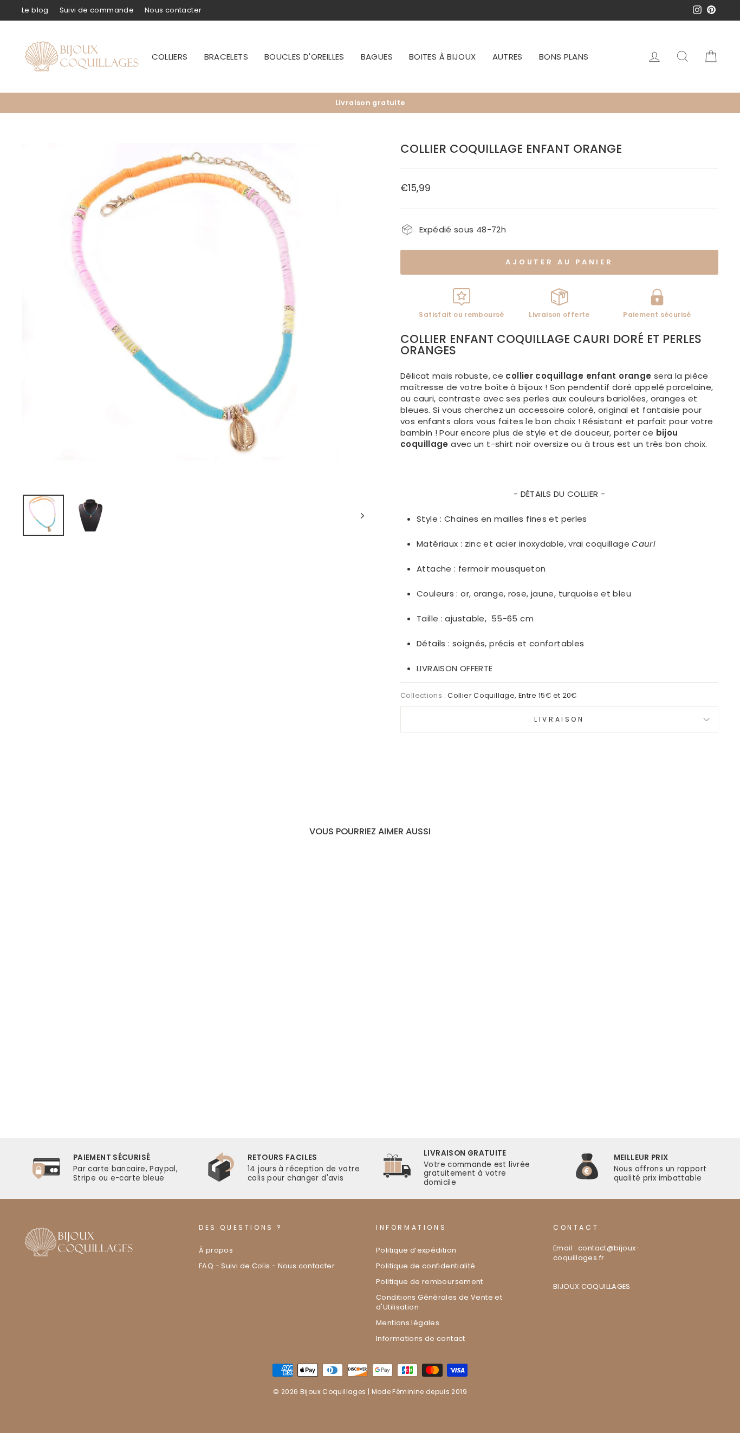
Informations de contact (420, 1338)
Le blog (35, 10)
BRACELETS (226, 56)
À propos (216, 1250)
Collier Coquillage (481, 695)
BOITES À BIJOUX (442, 56)
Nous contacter (173, 10)
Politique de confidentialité (426, 1265)
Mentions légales (407, 1322)
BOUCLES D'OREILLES (304, 56)
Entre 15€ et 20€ (547, 695)
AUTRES (507, 56)
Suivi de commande (97, 10)
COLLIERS (170, 56)
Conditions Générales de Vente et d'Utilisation (439, 1302)
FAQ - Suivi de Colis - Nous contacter (267, 1265)
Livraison (559, 719)
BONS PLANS (564, 56)
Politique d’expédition (416, 1250)
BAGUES (377, 56)
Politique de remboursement (429, 1281)
